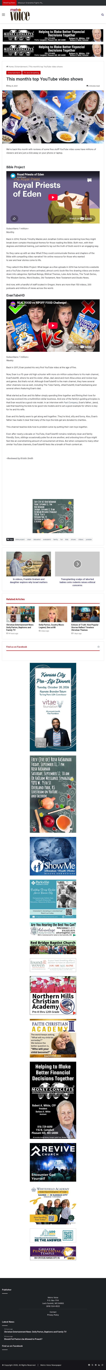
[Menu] (3, 15)
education (37, 539)
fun (61, 539)
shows (73, 539)
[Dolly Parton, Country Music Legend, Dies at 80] (53, 614)
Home (11, 67)
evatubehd (47, 539)
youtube (89, 539)
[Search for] (102, 15)
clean (29, 539)
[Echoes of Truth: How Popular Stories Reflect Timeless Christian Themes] (85, 614)
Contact (53, 1312)
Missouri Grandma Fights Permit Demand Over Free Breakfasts (45, 3)
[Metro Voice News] (19, 14)
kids (66, 539)
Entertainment (21, 67)
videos (80, 539)
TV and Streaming (31, 73)
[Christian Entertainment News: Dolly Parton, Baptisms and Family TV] (20, 614)
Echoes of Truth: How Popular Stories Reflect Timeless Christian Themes (85, 627)
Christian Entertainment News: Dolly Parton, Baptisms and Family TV (20, 627)
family (55, 539)
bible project (20, 539)
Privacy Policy (53, 1315)
